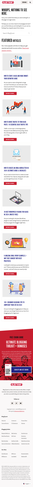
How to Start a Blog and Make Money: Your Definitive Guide (16, 77)
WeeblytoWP (24, 456)
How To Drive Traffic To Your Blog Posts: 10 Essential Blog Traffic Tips (16, 123)
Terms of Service (5, 423)
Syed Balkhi (13, 456)
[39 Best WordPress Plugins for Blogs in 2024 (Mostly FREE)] (16, 208)
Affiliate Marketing (15, 443)
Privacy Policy (24, 420)
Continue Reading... (10, 93)
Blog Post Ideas (5, 441)
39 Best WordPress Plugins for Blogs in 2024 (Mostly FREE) (16, 213)
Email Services (24, 433)
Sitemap (23, 423)
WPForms (13, 453)
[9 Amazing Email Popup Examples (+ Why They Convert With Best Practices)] (16, 252)
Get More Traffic (14, 441)
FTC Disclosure (14, 423)
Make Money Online (25, 441)
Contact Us (13, 420)
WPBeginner (4, 456)
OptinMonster (5, 453)
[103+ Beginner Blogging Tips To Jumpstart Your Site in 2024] (16, 298)
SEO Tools (13, 436)
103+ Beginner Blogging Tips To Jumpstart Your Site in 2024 (14, 303)
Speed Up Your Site (25, 443)
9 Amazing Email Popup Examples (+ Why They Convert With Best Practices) (15, 258)
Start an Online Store (6, 443)
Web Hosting (14, 433)
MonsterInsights (24, 453)
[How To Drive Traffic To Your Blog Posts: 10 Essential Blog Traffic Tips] (16, 118)
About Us (4, 420)
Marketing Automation (24, 437)
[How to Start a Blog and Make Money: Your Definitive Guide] (16, 72)
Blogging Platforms (6, 433)
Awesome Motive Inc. (19, 411)
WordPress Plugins (5, 436)
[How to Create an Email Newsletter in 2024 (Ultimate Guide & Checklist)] (16, 164)
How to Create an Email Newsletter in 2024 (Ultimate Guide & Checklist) (16, 169)
